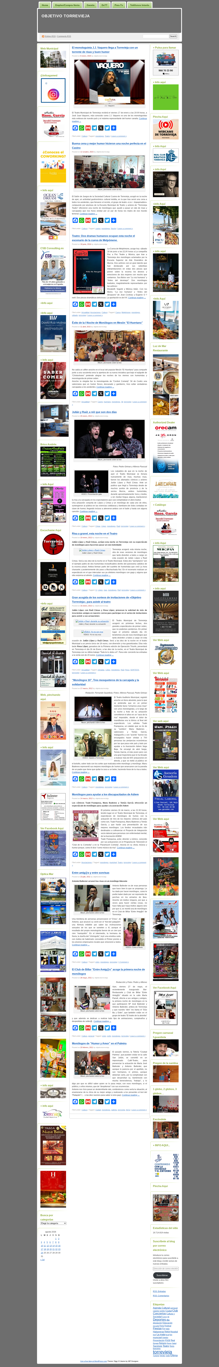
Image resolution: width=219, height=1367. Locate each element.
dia (167, 1319)
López (103, 526)
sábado (75, 315)
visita (168, 1356)
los (171, 1335)
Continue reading (88, 214)
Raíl (119, 590)
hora (167, 1331)
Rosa (127, 670)
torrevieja (82, 315)
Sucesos (157, 1346)
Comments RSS (64, 36)
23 (59, 1249)
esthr (109, 1036)
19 (48, 1249)
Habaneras (158, 1331)
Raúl (118, 526)
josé (154, 1335)
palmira (114, 1110)
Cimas (97, 526)
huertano (107, 402)
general (91, 1036)
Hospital (174, 1331)
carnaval (174, 1308)
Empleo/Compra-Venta (67, 5)
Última (174, 1355)
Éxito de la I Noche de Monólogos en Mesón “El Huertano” (107, 322)
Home (45, 5)
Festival (167, 1326)
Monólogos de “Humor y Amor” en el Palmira (99, 1043)
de (168, 1317)
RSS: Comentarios (161, 1296)
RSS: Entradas (159, 1291)
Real (173, 1340)
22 (56, 1249)
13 (51, 1246)
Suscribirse (162, 1275)
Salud (174, 1343)
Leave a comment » (119, 136)
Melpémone (126, 312)
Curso (164, 1317)
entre (97, 962)
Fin (163, 1329)
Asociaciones (95, 312)
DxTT (104, 5)
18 (45, 1249)
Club (175, 1310)
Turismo (156, 1356)
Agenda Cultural (161, 1308)
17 (42, 1249)
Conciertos (159, 1313)
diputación (157, 1323)
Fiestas (157, 1328)
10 (42, 1246)
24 (42, 1253)
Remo (169, 1343)
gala (167, 1329)
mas (105, 590)
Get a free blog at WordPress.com (93, 1361)
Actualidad (85, 312)
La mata (161, 1334)
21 (53, 1249)
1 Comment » (123, 962)
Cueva (118, 312)
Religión (162, 1343)
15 (56, 1246)
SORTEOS (134, 670)
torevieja (156, 1348)
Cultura (84, 136)
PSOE (167, 1340)
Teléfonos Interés (139, 5)
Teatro (107, 136)
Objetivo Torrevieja (66, 16)
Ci (96, 590)
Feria (162, 1326)
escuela (156, 1326)
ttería (128, 1110)
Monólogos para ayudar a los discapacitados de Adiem (105, 794)
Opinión (165, 1337)
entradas (101, 670)
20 (51, 1249)
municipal (113, 862)
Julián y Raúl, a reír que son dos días (94, 412)
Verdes (162, 1356)
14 (53, 1246)
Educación (167, 1323)
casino (98, 228)
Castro (100, 402)
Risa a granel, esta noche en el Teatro (94, 533)
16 (59, 1246)
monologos (99, 136)
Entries (50, 36)
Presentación (158, 1340)
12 (48, 1246)
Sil (122, 402)
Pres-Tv (119, 5)
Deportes (159, 1319)
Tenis (172, 1346)
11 (45, 1246)
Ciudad (98, 1110)
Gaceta (90, 5)
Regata (156, 1343)
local (167, 1335)
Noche (113, 228)
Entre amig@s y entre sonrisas (90, 872)
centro (162, 1311)
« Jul (42, 1260)
